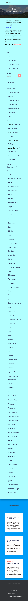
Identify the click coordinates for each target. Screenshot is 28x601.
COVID (10, 231)
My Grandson (12, 372)
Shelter (10, 448)
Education (11, 263)
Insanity (10, 339)
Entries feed (12, 60)
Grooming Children (14, 319)
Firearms (11, 283)
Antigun (10, 198)
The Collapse (12, 464)
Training (10, 472)
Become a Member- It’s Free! (14, 583)
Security (10, 440)
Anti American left (14, 190)
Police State (12, 392)
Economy (11, 259)
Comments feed (13, 64)
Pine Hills (11, 388)
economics (11, 255)
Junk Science (12, 343)
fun (9, 299)
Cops (9, 227)
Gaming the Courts (14, 303)
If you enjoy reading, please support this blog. (13, 167)
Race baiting (12, 424)
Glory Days (11, 311)
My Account (17, 587)
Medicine (11, 364)
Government (12, 315)
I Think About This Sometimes (13, 517)
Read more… (10, 529)
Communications (13, 219)
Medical (10, 356)
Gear (9, 307)
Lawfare (10, 347)
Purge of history (13, 416)
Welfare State (12, 493)
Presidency (11, 408)
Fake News (12, 279)
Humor (10, 331)
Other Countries (13, 100)
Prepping (11, 404)
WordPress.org (13, 68)
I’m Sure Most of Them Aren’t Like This (13, 112)
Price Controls (13, 412)
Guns (10, 327)
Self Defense (12, 444)
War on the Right (13, 489)
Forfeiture (11, 96)
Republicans (12, 428)
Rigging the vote (13, 432)
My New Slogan (13, 92)
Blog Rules (10, 587)
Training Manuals (11, 593)
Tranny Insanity (13, 476)
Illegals (10, 335)
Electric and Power (14, 267)
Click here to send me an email (13, 85)
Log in (10, 56)
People (10, 384)
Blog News (11, 207)
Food (9, 295)
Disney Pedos (12, 243)
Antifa (10, 194)
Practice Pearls (13, 400)
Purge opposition (13, 420)
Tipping (10, 468)
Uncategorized (17, 44)
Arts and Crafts (13, 203)
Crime (10, 235)
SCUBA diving (13, 436)
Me (9, 352)
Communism (12, 223)
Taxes (10, 460)
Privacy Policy (14, 590)
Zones (19, 593)
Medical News (12, 360)
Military (10, 368)
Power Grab (12, 396)
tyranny (10, 481)
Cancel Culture (13, 211)
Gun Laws (11, 323)
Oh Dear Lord (12, 105)
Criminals (11, 239)
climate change (13, 215)
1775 (9, 175)
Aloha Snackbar (13, 186)
